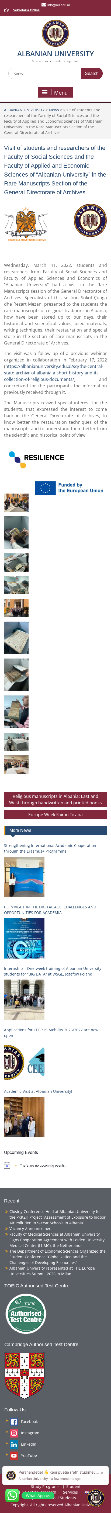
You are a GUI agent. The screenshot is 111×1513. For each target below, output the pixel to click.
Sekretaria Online (26, 10)
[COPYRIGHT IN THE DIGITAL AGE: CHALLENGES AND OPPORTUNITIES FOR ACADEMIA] (24, 938)
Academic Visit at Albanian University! (38, 1091)
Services (70, 1492)
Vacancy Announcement (31, 1228)
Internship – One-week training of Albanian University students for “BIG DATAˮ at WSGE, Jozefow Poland (52, 971)
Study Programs (45, 1486)
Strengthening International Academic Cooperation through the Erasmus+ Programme (50, 848)
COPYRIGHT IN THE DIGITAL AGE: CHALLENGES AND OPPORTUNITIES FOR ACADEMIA (50, 909)
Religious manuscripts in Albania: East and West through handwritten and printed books (55, 799)
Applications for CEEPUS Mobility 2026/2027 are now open (51, 1032)
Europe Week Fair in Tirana (55, 815)
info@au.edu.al (58, 5)
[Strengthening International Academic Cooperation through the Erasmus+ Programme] (24, 877)
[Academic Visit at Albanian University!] (24, 1117)
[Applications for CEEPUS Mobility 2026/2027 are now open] (24, 1061)
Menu (61, 93)
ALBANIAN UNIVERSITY (55, 53)
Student (73, 1486)
